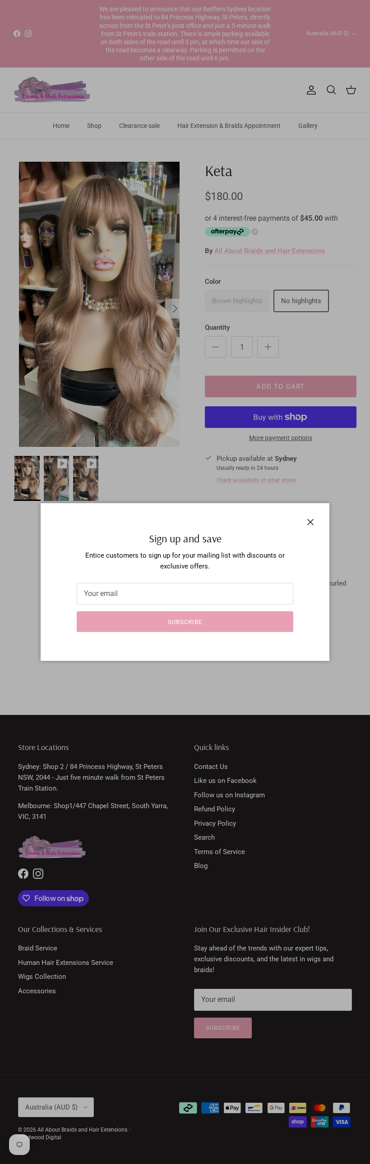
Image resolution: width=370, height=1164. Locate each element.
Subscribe (185, 621)
